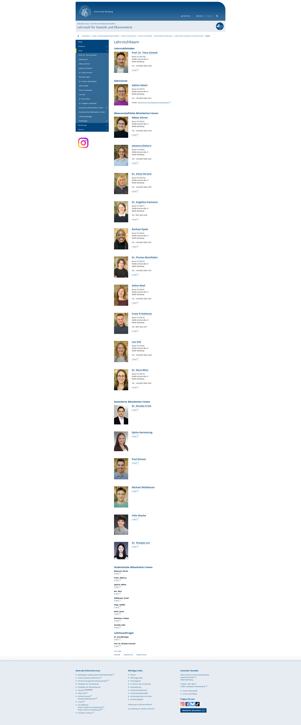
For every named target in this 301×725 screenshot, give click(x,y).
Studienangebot (136, 699)
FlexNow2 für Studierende (88, 684)
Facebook (187, 704)
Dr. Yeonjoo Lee (141, 542)
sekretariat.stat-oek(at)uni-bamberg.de (153, 102)
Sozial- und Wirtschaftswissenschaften (105, 36)
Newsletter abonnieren (191, 710)
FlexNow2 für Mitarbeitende (89, 687)
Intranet (81, 690)
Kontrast (186, 16)
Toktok (197, 704)
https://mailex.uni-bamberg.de (90, 707)
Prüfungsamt (135, 681)
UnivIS (80, 702)
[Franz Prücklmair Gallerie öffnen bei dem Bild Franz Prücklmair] (121, 323)
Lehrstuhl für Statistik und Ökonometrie (104, 27)
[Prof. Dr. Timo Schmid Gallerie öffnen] (121, 62)
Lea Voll (136, 341)
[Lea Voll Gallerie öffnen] (121, 351)
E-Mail (134, 70)
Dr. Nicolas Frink (141, 406)
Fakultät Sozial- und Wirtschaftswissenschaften (96, 24)
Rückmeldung (135, 687)
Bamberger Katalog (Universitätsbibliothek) (95, 675)
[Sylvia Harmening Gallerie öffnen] (121, 441)
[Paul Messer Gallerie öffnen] (121, 468)
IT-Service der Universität (140, 684)
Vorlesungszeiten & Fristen (141, 696)
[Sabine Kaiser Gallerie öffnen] (121, 94)
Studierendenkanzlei (138, 690)
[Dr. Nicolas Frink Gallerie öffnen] (121, 414)
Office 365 (82, 693)
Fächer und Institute (128, 36)
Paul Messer (139, 459)
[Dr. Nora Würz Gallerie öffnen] (121, 379)
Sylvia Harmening (142, 432)
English (209, 16)
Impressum (128, 655)
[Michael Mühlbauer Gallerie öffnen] (121, 497)
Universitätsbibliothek (139, 693)
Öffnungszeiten (136, 678)
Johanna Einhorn (141, 145)
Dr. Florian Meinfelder (145, 257)
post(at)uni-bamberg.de (196, 686)
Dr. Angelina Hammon (145, 202)
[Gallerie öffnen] (121, 127)
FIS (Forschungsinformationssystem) (92, 681)
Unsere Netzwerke (190, 691)
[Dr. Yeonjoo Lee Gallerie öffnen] (121, 550)
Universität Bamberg (87, 18)
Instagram (182, 704)
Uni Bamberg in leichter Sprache (141, 709)
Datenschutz (142, 655)
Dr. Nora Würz (140, 370)
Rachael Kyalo (140, 229)
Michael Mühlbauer (143, 487)
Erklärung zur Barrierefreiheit (140, 704)
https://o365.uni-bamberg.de (89, 710)
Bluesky (192, 704)
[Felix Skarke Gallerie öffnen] (121, 525)
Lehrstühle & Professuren (163, 36)
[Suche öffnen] (217, 15)
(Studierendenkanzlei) (86, 699)
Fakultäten (86, 36)
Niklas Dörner (140, 117)
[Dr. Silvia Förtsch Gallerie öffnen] (121, 183)
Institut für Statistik (145, 36)
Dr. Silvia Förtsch (142, 173)
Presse (133, 675)
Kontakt (117, 655)
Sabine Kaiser (140, 85)
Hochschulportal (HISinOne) (89, 678)
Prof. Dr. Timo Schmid (145, 52)
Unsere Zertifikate (190, 694)
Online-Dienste (84, 696)
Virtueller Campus (85, 713)
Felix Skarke (139, 515)
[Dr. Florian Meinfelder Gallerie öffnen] (121, 267)
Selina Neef (138, 285)
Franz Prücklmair (142, 313)
